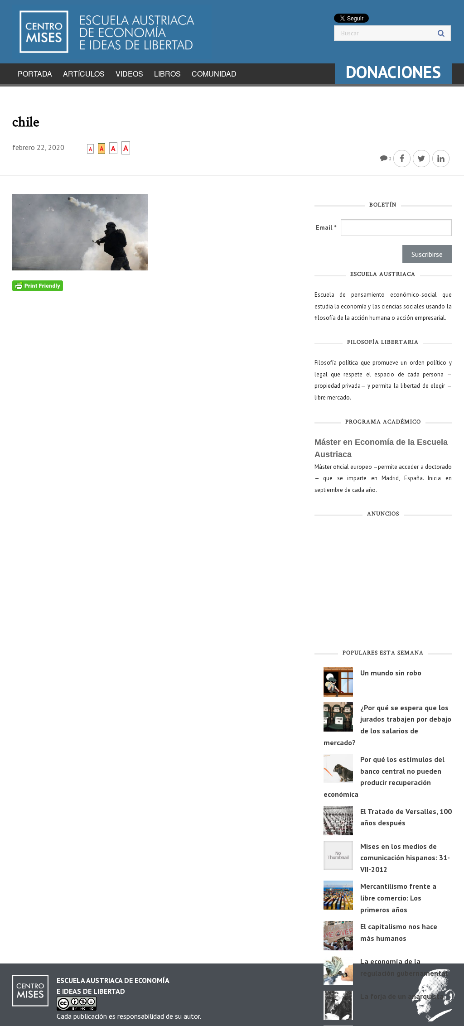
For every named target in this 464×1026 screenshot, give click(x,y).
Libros (167, 73)
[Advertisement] (383, 585)
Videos (129, 73)
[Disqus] (156, 404)
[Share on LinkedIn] (441, 158)
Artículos (84, 73)
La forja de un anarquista (402, 996)
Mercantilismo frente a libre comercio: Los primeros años (398, 897)
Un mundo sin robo (390, 672)
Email (326, 227)
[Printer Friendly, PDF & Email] (37, 285)
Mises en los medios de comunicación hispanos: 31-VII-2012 (405, 858)
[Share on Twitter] (421, 158)
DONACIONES (393, 71)
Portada (35, 73)
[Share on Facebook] (402, 158)
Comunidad (214, 73)
